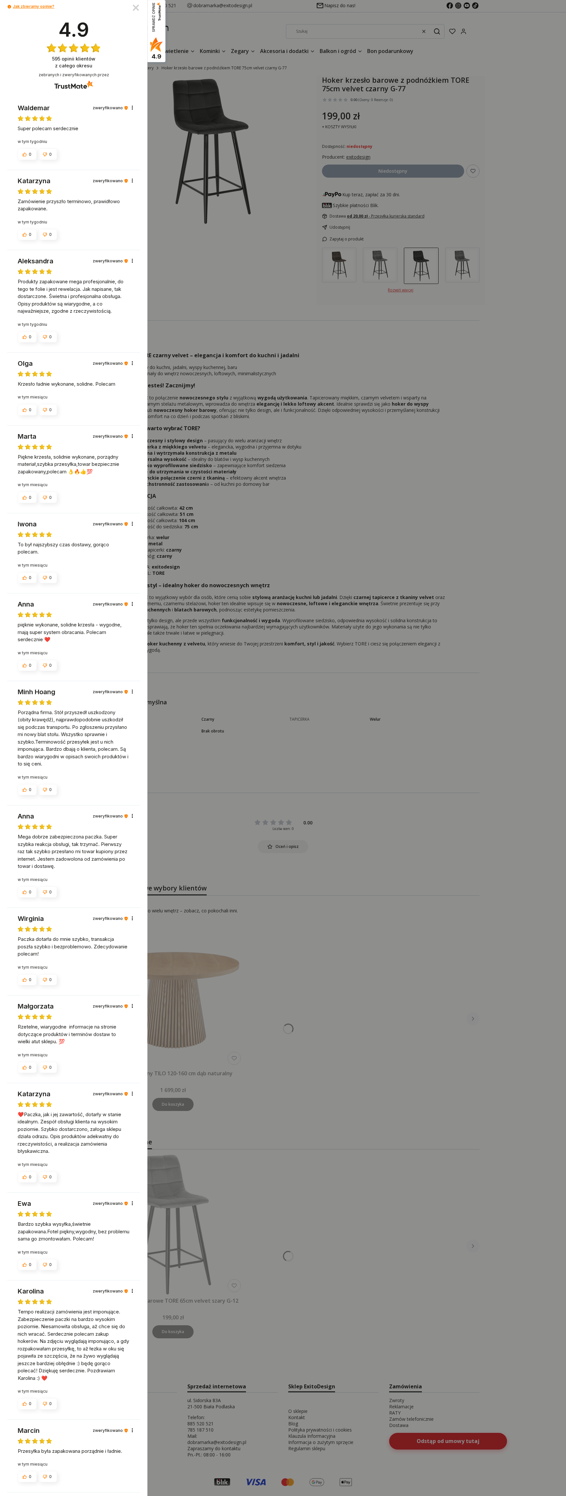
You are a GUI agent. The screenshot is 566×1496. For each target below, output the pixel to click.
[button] (9, 7)
